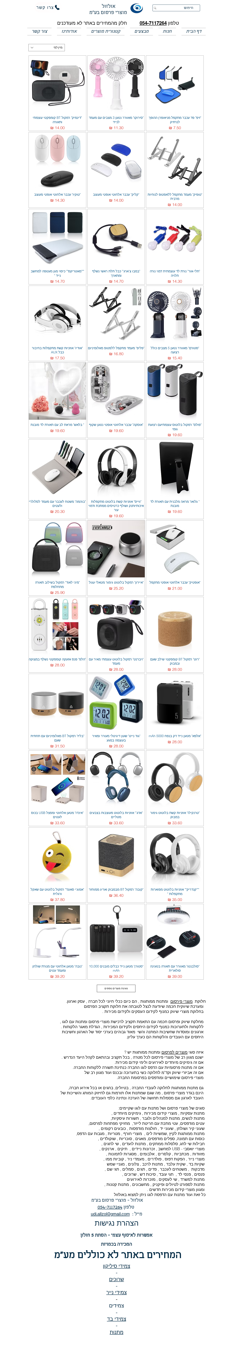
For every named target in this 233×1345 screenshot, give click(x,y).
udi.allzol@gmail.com (110, 1214)
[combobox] (46, 47)
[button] (141, 31)
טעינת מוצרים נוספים (116, 988)
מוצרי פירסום (181, 1001)
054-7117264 (153, 23)
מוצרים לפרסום (174, 1052)
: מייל (136, 1214)
